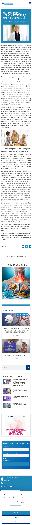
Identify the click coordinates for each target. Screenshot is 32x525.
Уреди (16, 517)
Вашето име (6, 447)
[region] (16, 508)
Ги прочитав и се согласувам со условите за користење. (15, 459)
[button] (23, 246)
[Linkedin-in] (8, 486)
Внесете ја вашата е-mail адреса (11, 453)
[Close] (30, 493)
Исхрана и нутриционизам (21, 22)
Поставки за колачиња (15, 505)
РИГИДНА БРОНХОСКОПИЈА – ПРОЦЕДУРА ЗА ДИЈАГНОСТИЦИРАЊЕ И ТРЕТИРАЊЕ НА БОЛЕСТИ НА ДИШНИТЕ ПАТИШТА (16, 330)
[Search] (28, 367)
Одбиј (16, 521)
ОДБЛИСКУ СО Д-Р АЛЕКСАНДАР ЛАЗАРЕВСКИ (19, 404)
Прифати (16, 512)
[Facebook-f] (1, 486)
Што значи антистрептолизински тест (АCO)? (16, 355)
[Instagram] (4, 486)
